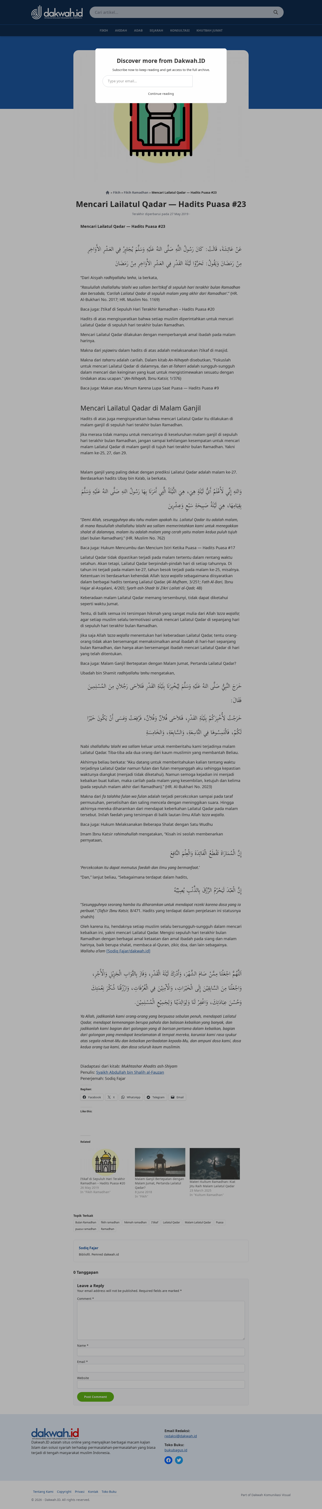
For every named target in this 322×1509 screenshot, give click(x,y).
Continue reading (161, 94)
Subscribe (206, 81)
